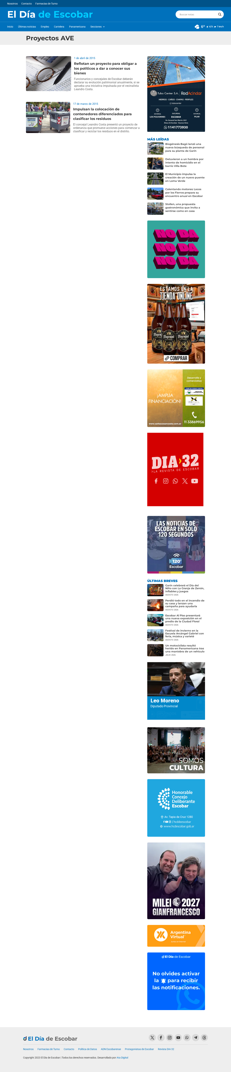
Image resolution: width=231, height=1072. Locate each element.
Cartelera (59, 26)
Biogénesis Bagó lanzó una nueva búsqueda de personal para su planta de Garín (184, 147)
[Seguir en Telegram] (195, 1037)
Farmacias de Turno (46, 3)
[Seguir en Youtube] (178, 1037)
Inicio (10, 26)
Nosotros (12, 3)
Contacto (26, 3)
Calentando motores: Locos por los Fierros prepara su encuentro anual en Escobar (184, 192)
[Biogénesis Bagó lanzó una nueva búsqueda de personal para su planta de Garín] (155, 148)
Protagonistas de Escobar (139, 1049)
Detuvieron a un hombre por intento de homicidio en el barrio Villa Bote (184, 162)
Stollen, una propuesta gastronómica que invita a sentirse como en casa (182, 207)
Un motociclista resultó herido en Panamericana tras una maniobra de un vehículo (184, 648)
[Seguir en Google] (204, 1037)
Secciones (96, 26)
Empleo (45, 26)
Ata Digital (122, 1057)
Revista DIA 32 (166, 1049)
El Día (50, 14)
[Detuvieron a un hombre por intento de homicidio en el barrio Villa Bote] (155, 164)
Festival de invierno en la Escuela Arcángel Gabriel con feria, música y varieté (184, 633)
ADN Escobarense (111, 1049)
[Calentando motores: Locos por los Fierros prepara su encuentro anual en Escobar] (155, 194)
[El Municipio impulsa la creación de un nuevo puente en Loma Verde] (155, 178)
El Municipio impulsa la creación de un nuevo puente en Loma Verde (185, 177)
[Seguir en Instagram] (169, 1037)
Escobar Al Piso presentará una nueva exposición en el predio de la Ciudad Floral (183, 618)
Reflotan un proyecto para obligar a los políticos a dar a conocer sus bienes (105, 68)
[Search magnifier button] (219, 14)
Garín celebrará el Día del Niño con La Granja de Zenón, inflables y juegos (184, 588)
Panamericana (77, 26)
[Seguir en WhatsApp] (187, 1037)
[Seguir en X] (152, 1037)
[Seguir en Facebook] (161, 1037)
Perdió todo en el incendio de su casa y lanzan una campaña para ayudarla (184, 603)
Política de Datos (87, 1049)
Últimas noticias (27, 26)
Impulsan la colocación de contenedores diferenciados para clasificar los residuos (102, 114)
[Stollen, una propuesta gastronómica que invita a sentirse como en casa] (155, 209)
